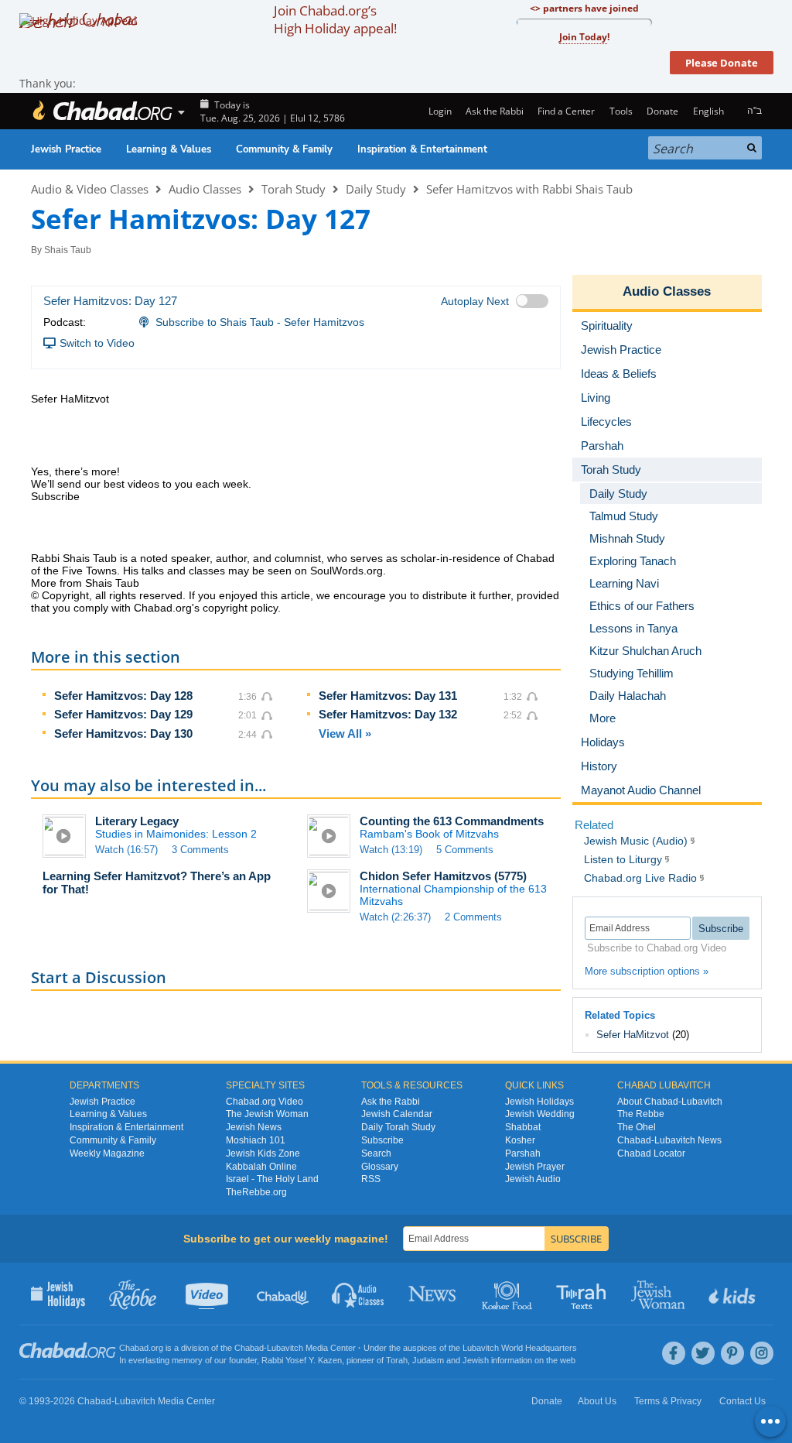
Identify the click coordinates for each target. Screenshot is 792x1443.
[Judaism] (102, 111)
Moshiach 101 (255, 1140)
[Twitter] (703, 1353)
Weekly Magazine (107, 1153)
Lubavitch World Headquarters (520, 1347)
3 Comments (200, 849)
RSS (371, 1179)
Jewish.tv (208, 1293)
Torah (397, 1360)
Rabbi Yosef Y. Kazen (301, 1360)
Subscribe (382, 1140)
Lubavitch (285, 1347)
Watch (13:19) (391, 849)
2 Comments (473, 917)
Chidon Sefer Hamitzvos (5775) (443, 876)
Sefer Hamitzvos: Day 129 (123, 714)
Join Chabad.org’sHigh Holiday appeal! (335, 19)
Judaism (428, 1360)
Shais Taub (67, 250)
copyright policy (240, 608)
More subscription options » (646, 971)
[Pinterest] (732, 1353)
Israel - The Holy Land (272, 1179)
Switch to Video (97, 343)
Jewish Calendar (396, 1114)
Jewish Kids (733, 1293)
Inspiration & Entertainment (422, 149)
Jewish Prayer (535, 1166)
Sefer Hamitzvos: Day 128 (123, 695)
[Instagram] (761, 1353)
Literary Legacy (137, 821)
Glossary (379, 1166)
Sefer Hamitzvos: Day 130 (123, 733)
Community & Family (284, 149)
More (602, 718)
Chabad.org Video (264, 1101)
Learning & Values (168, 149)
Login (438, 111)
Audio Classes (205, 189)
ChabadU (283, 1293)
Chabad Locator (651, 1153)
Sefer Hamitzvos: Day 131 (388, 695)
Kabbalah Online (261, 1166)
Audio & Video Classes (89, 189)
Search (376, 1153)
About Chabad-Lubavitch (669, 1101)
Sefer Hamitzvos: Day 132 (388, 714)
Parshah (523, 1153)
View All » (345, 733)
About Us (597, 1401)
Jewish (476, 1360)
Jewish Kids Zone (263, 1153)
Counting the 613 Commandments (452, 821)
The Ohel (636, 1127)
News (433, 1293)
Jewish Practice (66, 149)
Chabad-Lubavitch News (669, 1140)
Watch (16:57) (126, 849)
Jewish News (254, 1127)
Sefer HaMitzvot (632, 1034)
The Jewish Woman (267, 1114)
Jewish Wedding (540, 1114)
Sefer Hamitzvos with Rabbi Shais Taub (529, 189)
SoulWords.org (346, 570)
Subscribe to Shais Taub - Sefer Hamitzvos (259, 322)
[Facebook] (673, 1353)
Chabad (249, 1347)
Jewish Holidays (539, 1101)
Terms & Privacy (668, 1401)
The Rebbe (640, 1114)
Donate (662, 111)
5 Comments (464, 849)
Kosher (520, 1140)
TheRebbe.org (256, 1192)
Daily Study (376, 189)
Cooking (508, 1293)
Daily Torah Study (398, 1127)
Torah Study (293, 189)
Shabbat (523, 1127)
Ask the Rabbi (495, 111)
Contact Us (742, 1401)
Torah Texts (583, 1293)
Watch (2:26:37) (395, 917)
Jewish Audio (533, 1179)
